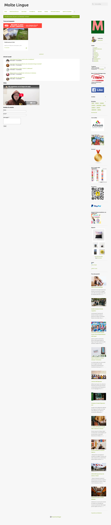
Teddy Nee (100, 38)
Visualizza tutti (75, 16)
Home (5, 11)
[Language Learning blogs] (98, 163)
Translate (102, 69)
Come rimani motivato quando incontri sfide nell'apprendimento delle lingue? (98, 334)
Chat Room (23, 11)
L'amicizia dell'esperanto (96, 381)
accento (93, 105)
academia (102, 103)
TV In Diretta (32, 11)
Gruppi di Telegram (67, 11)
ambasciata (94, 109)
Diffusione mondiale (55, 11)
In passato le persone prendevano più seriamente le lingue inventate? (26, 63)
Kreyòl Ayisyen (97, 58)
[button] (26, 48)
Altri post (41, 54)
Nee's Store (99, 258)
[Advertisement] (85, 38)
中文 (95, 51)
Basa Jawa (96, 61)
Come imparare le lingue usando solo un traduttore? (22, 59)
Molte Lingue (16, 5)
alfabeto (93, 107)
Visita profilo (100, 40)
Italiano (95, 57)
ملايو (95, 50)
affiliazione (99, 105)
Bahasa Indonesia (98, 49)
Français (96, 56)
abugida (97, 103)
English (95, 47)
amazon (98, 107)
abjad (93, 103)
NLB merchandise (99, 256)
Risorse (46, 11)
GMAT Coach (94, 268)
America (99, 109)
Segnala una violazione (96, 513)
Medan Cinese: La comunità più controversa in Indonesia (23, 73)
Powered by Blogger (56, 516)
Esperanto (96, 53)
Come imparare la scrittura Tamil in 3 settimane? (21, 68)
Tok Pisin (96, 60)
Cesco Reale (94, 265)
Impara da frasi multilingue (97, 287)
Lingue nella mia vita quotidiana (17, 77)
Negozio (40, 11)
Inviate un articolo (14, 11)
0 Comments (6, 47)
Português (96, 55)
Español (95, 52)
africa (104, 105)
